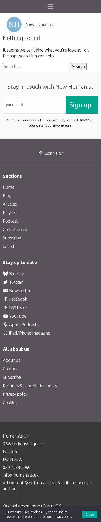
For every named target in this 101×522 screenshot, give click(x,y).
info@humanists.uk (21, 475)
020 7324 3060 (17, 467)
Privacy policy (15, 394)
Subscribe (12, 237)
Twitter (15, 282)
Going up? (53, 153)
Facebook (17, 299)
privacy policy (63, 516)
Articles (10, 204)
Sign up (80, 105)
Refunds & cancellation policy (30, 385)
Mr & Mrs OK (49, 505)
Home (8, 187)
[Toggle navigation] (50, 6)
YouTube (17, 316)
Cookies (10, 402)
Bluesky (16, 273)
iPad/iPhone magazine (29, 333)
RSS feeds (18, 307)
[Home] (14, 24)
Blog (7, 195)
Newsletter (19, 290)
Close (89, 514)
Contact (10, 368)
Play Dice (11, 212)
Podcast (10, 221)
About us (11, 360)
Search (9, 246)
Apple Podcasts (23, 324)
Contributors (15, 229)
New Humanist (39, 24)
